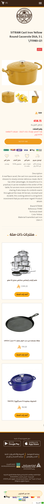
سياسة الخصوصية (33, 454)
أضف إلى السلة (22, 294)
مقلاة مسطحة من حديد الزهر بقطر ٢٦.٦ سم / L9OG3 (22, 341)
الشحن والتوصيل (32, 456)
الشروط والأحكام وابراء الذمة (14, 454)
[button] (23, 141)
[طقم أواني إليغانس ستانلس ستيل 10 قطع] (22, 261)
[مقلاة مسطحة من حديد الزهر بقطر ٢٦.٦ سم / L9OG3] (22, 322)
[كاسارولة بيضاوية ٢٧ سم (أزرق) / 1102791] (22, 382)
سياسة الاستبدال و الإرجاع (14, 456)
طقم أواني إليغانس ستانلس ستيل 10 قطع (22, 280)
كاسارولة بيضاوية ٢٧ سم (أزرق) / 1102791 (22, 401)
